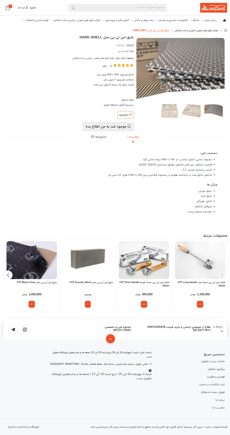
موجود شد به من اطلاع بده (106, 126)
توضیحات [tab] (133, 137)
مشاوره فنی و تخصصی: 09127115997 (117, 329)
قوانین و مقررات (216, 377)
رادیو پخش (210, 20)
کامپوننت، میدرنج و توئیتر (173, 20)
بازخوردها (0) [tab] (98, 137)
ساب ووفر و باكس (144, 20)
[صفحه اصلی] (225, 30)
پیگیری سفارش (216, 369)
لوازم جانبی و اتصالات (36, 20)
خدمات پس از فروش (213, 361)
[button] (8, 275)
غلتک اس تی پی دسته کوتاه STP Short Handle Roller (144, 284)
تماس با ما (218, 408)
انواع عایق (120, 58)
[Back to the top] (110, 338)
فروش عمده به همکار (213, 392)
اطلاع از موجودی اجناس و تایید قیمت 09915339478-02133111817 (179, 329)
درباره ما (220, 400)
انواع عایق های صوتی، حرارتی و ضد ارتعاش (76, 20)
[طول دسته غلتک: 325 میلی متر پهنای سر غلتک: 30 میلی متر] (200, 260)
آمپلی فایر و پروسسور (117, 20)
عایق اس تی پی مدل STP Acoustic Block (91, 282)
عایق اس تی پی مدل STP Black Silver (37, 282)
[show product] (88, 304)
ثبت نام (21, 7)
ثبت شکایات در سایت (212, 384)
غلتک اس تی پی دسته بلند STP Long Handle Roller (201, 284)
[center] (73, 7)
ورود (31, 7)
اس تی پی (123, 51)
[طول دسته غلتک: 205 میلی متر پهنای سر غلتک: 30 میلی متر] (144, 260)
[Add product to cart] (200, 304)
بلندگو (196, 20)
